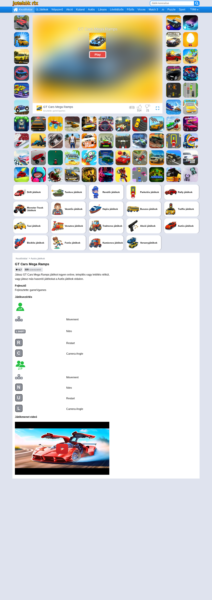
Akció (69, 9)
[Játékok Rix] (25, 3)
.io (162, 9)
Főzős (130, 9)
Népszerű (57, 9)
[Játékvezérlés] (132, 109)
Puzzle (171, 9)
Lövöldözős (117, 9)
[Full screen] (156, 109)
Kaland (80, 9)
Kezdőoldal (25, 9)
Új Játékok (42, 9)
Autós (91, 9)
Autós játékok (38, 258)
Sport (182, 9)
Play (98, 54)
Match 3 (153, 9)
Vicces (141, 9)
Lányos (102, 9)
